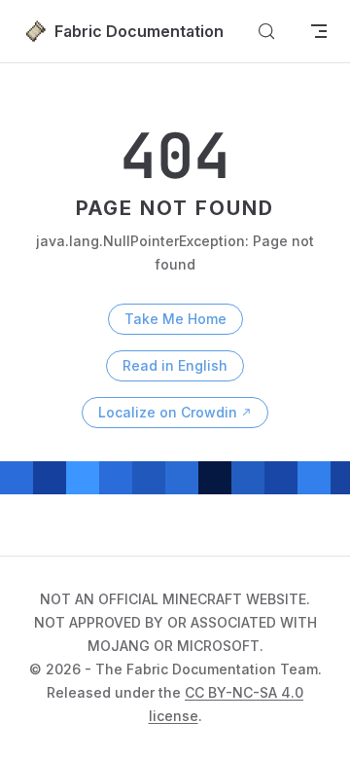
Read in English (175, 365)
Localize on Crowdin (167, 412)
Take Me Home (175, 318)
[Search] (266, 31)
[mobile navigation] (319, 31)
